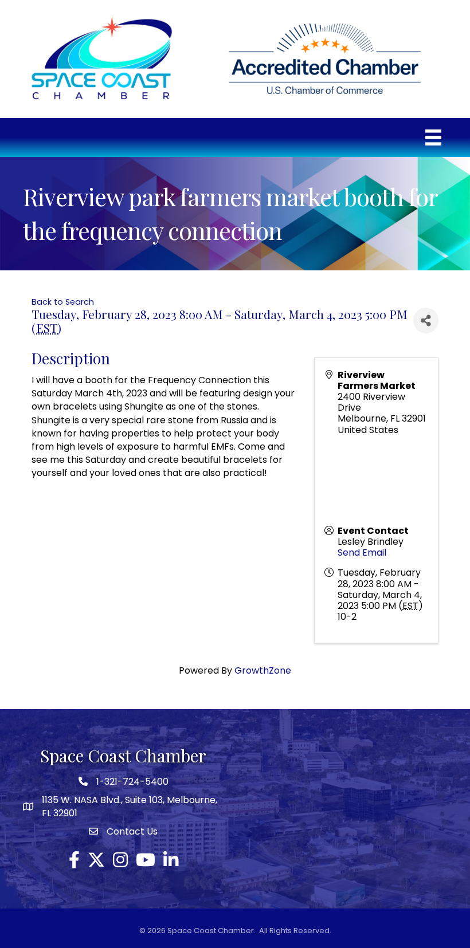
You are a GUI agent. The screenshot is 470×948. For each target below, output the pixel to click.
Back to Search (63, 302)
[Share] (425, 320)
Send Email (362, 552)
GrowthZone (262, 670)
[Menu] (433, 137)
